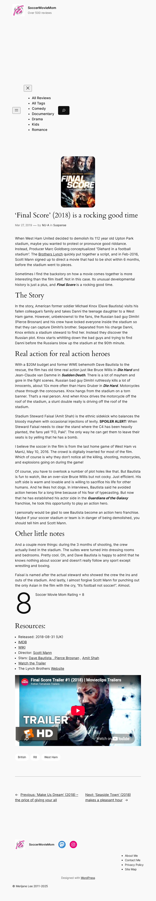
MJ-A (45, 225)
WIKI (21, 647)
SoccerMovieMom (42, 8)
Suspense (59, 225)
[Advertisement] (78, 50)
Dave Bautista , (42, 658)
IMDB (22, 642)
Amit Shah (90, 658)
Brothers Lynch (50, 254)
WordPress (88, 877)
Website (57, 669)
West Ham (51, 757)
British (22, 757)
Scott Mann (42, 653)
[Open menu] (16, 110)
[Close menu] (28, 88)
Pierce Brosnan (67, 658)
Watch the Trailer (32, 663)
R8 (35, 757)
